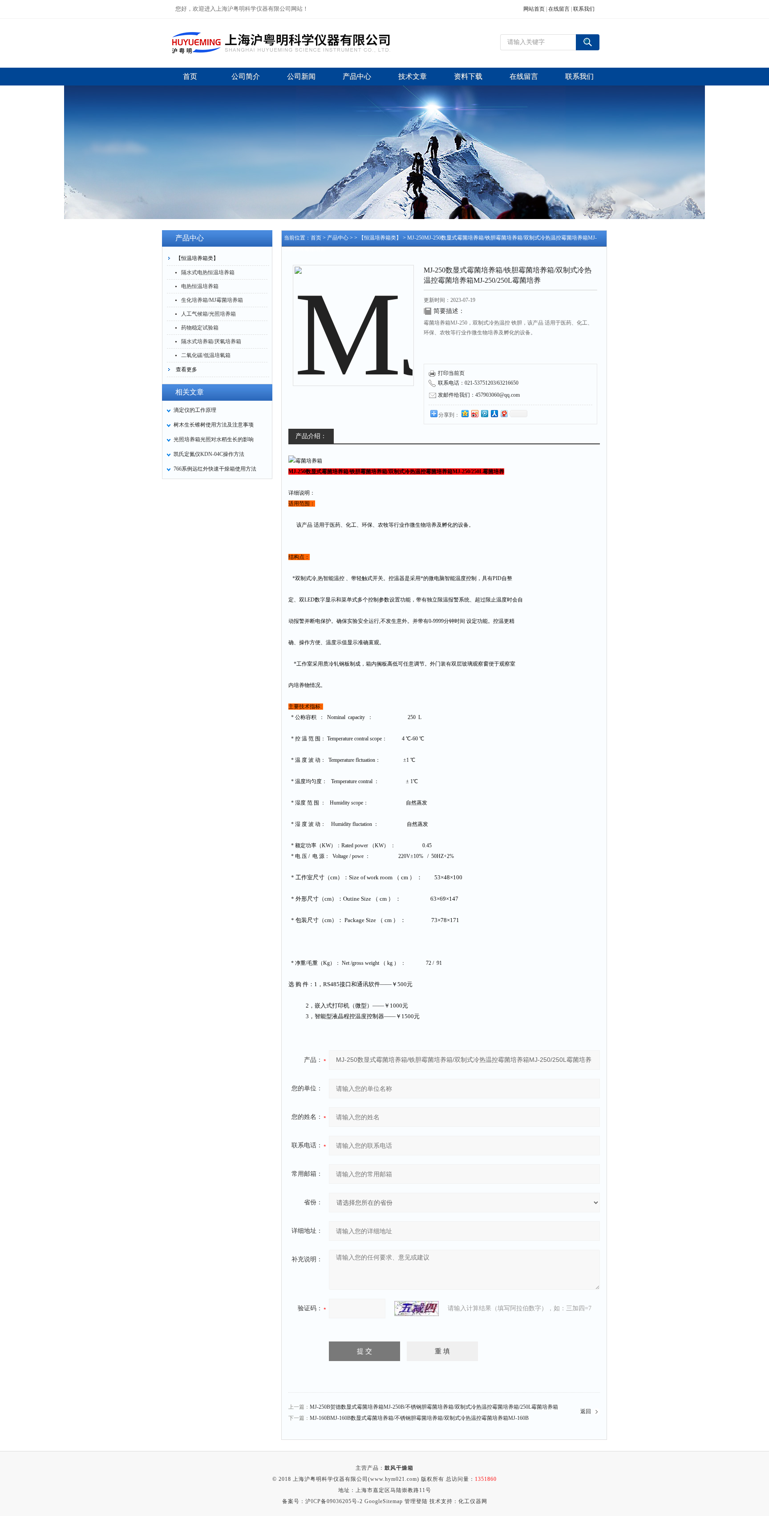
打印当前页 (451, 373)
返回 (585, 1411)
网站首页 (534, 9)
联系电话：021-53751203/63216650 (478, 383)
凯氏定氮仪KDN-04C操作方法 (209, 454)
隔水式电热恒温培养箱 (208, 272)
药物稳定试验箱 (200, 328)
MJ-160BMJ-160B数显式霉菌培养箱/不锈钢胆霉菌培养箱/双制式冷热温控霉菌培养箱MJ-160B (419, 1418)
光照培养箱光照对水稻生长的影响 (214, 439)
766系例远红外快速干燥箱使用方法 (215, 469)
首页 (316, 238)
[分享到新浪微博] (474, 413)
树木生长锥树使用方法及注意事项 (214, 425)
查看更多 (186, 369)
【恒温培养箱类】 (197, 258)
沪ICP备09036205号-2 (334, 1501)
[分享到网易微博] (504, 413)
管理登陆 (416, 1501)
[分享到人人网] (494, 413)
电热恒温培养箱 (200, 286)
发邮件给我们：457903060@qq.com (479, 395)
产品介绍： (311, 436)
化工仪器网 (472, 1501)
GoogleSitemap (383, 1501)
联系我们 (584, 9)
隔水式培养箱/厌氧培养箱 (211, 341)
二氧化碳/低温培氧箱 (206, 355)
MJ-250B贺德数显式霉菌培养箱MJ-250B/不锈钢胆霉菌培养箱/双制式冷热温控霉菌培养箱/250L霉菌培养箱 (434, 1407)
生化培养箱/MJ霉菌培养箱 (212, 300)
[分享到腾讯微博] (484, 413)
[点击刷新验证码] (416, 1308)
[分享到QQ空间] (464, 413)
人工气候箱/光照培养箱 (208, 314)
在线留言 (559, 9)
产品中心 (337, 238)
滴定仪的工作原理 (195, 410)
